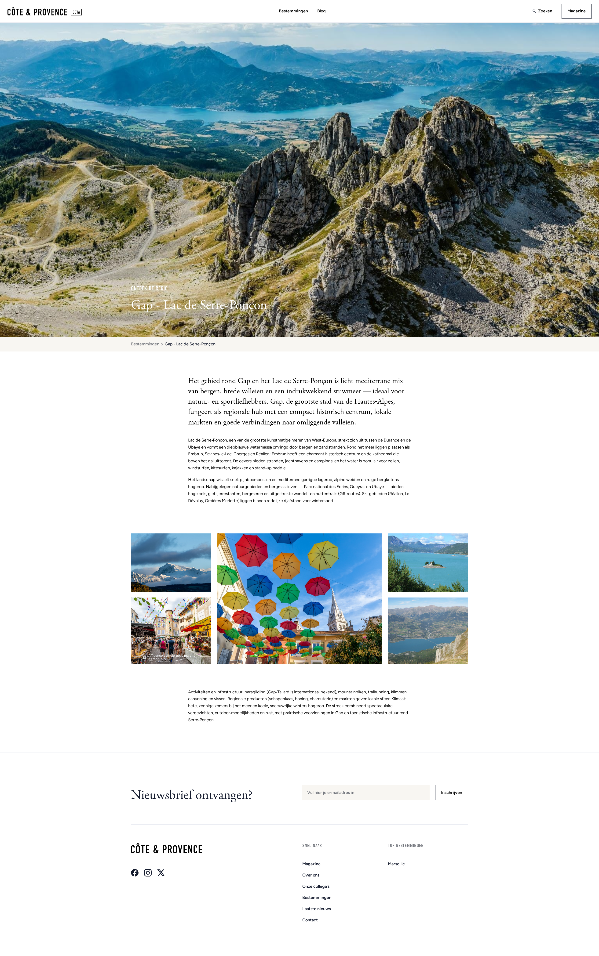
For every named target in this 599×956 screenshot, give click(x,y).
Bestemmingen (293, 11)
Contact (310, 920)
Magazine (576, 11)
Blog (321, 11)
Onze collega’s (315, 886)
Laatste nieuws (316, 908)
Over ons (310, 875)
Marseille (396, 863)
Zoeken (545, 11)
